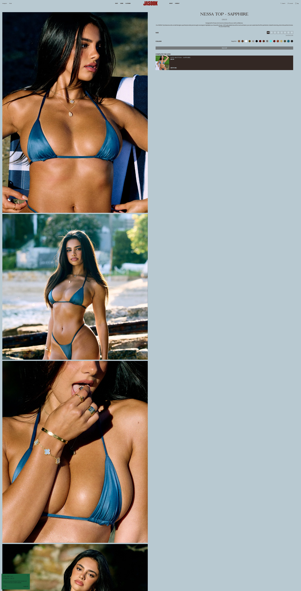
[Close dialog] (27, 575)
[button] (116, 3)
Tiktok (10, 3)
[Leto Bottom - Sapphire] (162, 63)
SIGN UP (25, 586)
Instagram (4, 3)
